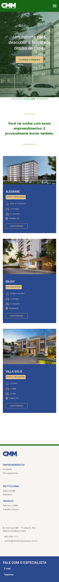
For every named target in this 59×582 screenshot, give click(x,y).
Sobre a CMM (9, 491)
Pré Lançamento (10, 473)
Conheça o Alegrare (29, 59)
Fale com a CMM (10, 505)
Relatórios (7, 494)
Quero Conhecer (16, 226)
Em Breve (7, 469)
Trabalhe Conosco (11, 509)
